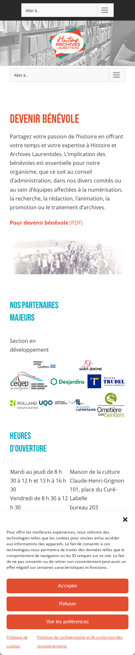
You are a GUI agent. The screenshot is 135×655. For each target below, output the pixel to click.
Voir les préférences (67, 621)
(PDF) (46, 222)
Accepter (67, 585)
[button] (125, 519)
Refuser (67, 603)
